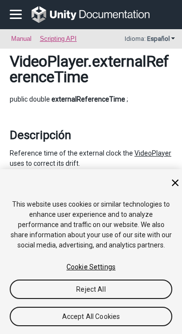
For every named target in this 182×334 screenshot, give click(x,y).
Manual (21, 38)
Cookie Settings (91, 267)
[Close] (175, 182)
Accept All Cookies (91, 316)
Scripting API (58, 38)
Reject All (90, 289)
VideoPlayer (49, 61)
